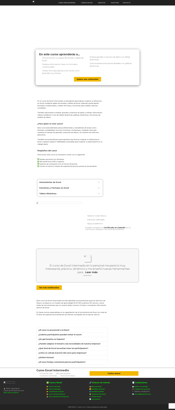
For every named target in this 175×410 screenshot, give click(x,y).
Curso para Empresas (66, 3)
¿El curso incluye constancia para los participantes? (62, 362)
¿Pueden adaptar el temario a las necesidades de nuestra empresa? (69, 344)
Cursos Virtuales (55, 389)
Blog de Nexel (96, 386)
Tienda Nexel (96, 396)
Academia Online (97, 391)
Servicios (101, 3)
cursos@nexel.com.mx (142, 394)
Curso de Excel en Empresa (59, 396)
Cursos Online (87, 3)
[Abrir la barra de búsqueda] (139, 2)
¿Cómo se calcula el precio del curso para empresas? (62, 353)
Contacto (126, 3)
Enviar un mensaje (141, 386)
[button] (72, 330)
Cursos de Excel (54, 386)
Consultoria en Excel (56, 391)
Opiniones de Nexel (98, 394)
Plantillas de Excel (98, 389)
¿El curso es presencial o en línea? (53, 330)
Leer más (91, 272)
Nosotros (115, 3)
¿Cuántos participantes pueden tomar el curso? (60, 335)
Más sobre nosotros (11, 392)
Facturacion (95, 399)
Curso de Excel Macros (57, 394)
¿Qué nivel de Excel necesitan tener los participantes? (63, 348)
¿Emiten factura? (46, 357)
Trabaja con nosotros (142, 389)
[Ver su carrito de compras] (134, 2)
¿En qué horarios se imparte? (51, 339)
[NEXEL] (38, 2)
